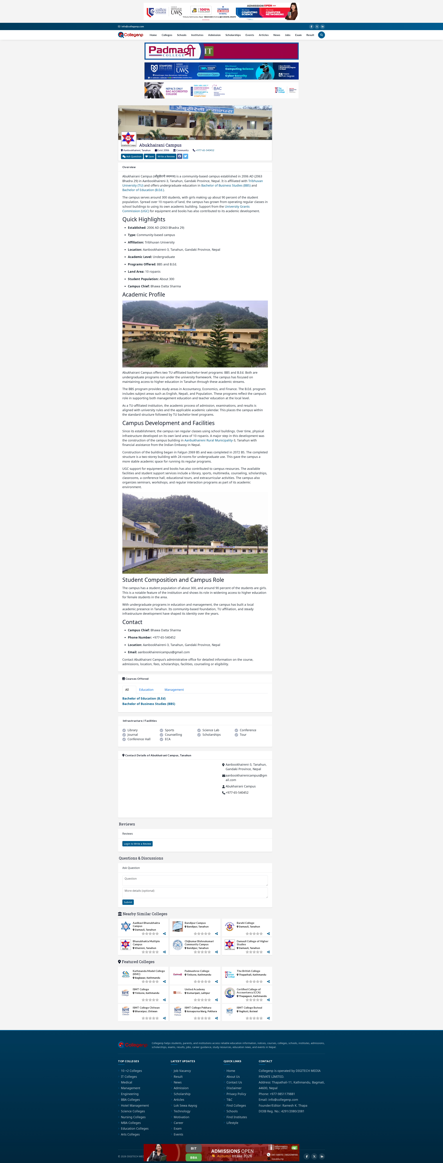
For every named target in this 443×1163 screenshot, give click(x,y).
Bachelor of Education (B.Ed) (144, 698)
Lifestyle (232, 1123)
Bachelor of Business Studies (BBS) (226, 185)
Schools (181, 34)
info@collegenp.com (132, 26)
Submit (128, 902)
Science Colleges (133, 1111)
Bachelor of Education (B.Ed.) (143, 190)
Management (130, 1088)
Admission (214, 34)
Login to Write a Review (137, 843)
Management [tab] (176, 689)
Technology (182, 1111)
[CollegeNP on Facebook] (311, 26)
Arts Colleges (130, 1134)
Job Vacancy (182, 1071)
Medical (126, 1082)
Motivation (181, 1117)
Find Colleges (236, 1105)
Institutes (197, 34)
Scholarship (182, 1094)
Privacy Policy (236, 1094)
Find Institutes (237, 1117)
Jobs (287, 34)
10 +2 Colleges (131, 1071)
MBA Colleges (131, 1123)
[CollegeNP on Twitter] (317, 26)
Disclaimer (234, 1088)
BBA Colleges (130, 1099)
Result (310, 34)
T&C (229, 1099)
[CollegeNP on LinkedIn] (322, 26)
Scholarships (233, 34)
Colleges (167, 34)
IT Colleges (129, 1076)
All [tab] (128, 689)
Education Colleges (134, 1128)
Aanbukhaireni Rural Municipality (208, 440)
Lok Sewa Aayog (185, 1105)
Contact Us (234, 1082)
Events (250, 34)
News (276, 34)
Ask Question (134, 156)
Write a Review (166, 156)
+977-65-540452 (205, 150)
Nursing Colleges (133, 1117)
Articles (264, 34)
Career (178, 1123)
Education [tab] (148, 689)
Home (153, 34)
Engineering (130, 1094)
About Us (233, 1076)
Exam (298, 34)
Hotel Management (135, 1105)
